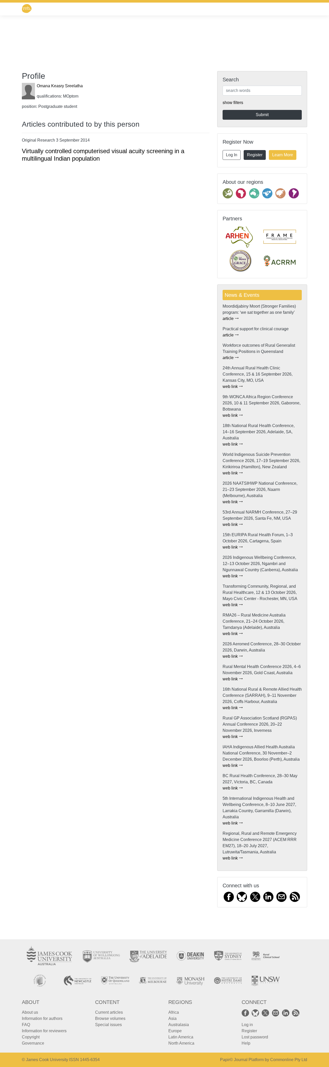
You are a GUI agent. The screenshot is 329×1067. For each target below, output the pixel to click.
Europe (175, 1031)
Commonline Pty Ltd (288, 1059)
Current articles (109, 1012)
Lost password (255, 1037)
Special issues (108, 1024)
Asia (172, 1018)
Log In (231, 155)
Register (254, 155)
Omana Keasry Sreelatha (60, 86)
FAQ (26, 1024)
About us (30, 1012)
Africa (173, 1012)
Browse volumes (110, 1018)
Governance (33, 1043)
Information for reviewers (44, 1031)
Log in (247, 1024)
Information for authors (42, 1018)
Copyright (31, 1037)
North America (181, 1043)
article (229, 318)
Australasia (178, 1024)
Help (246, 1043)
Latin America (180, 1037)
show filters (233, 102)
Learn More (282, 155)
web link (231, 386)
